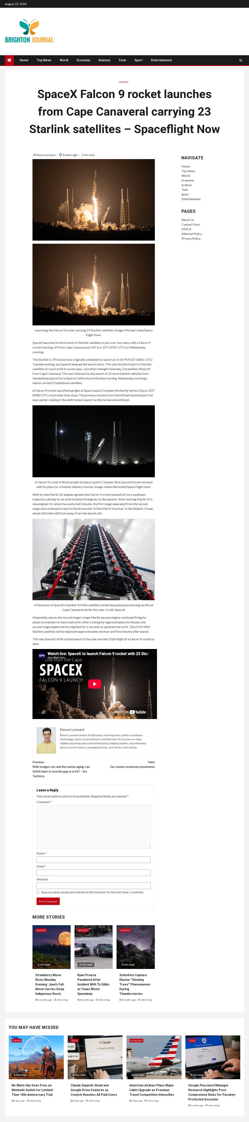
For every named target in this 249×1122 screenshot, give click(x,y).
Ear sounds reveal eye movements (132, 764)
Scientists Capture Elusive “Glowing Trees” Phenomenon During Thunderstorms (134, 984)
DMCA (186, 229)
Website (42, 879)
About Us (187, 220)
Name (42, 853)
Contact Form (190, 224)
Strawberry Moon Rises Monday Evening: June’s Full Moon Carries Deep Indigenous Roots (49, 984)
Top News (44, 60)
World (64, 60)
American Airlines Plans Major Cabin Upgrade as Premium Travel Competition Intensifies (151, 1090)
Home (24, 60)
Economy (83, 60)
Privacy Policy (191, 238)
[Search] (240, 60)
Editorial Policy (191, 234)
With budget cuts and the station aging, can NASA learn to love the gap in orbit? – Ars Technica (61, 769)
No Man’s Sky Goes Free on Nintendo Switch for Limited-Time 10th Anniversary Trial (33, 1090)
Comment (44, 802)
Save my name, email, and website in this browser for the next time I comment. (92, 892)
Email (41, 866)
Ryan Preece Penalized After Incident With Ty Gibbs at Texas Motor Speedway (93, 984)
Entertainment (161, 60)
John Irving (62, 999)
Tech (122, 60)
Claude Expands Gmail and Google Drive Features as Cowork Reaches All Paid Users (94, 1090)
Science (104, 60)
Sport (138, 60)
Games (17, 1040)
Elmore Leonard (46, 155)
